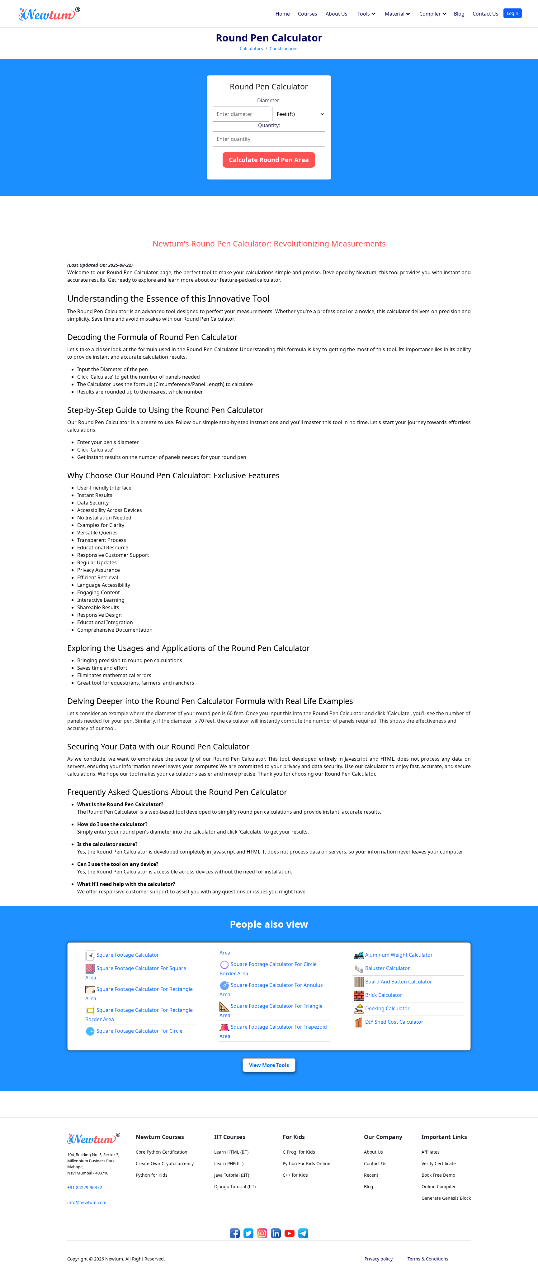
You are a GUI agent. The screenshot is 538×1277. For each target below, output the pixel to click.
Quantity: (269, 125)
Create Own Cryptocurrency (165, 1163)
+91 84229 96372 (84, 1187)
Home (283, 13)
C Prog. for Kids (299, 1152)
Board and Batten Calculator (398, 981)
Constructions (284, 48)
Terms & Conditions (428, 1259)
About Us (336, 13)
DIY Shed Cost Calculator (393, 1021)
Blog (459, 13)
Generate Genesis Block (446, 1198)
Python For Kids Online (306, 1163)
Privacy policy (379, 1259)
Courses (307, 13)
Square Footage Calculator (127, 954)
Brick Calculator (383, 995)
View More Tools (269, 1065)
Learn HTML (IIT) (231, 1152)
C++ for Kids (295, 1175)
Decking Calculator (387, 1008)
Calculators (251, 48)
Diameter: (269, 100)
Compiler (430, 13)
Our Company (383, 1137)
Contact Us (485, 13)
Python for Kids (152, 1175)
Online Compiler (439, 1186)
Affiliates (431, 1152)
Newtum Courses (160, 1137)
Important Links (444, 1137)
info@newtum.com (86, 1202)
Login (512, 13)
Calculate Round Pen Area (269, 159)
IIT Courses (229, 1137)
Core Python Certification (161, 1152)
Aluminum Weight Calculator (398, 954)
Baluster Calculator (387, 968)
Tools (364, 13)
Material (395, 13)
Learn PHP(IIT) (228, 1163)
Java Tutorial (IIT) (231, 1175)
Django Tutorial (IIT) (235, 1186)
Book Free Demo (438, 1175)
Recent (371, 1175)
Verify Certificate (439, 1163)
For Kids (294, 1137)
